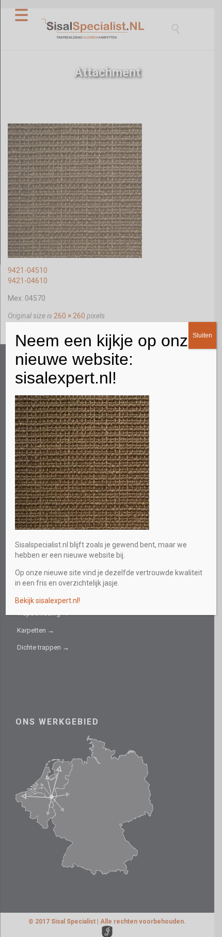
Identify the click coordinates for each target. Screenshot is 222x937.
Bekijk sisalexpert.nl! (47, 600)
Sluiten (202, 335)
